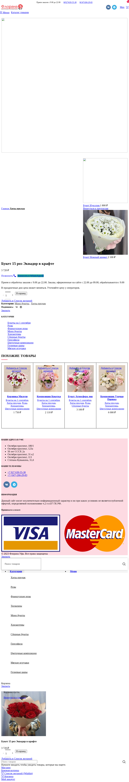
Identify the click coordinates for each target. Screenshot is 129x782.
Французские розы (18, 328)
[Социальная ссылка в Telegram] (114, 7)
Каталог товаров (20, 12)
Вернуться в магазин (15, 697)
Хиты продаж (17, 208)
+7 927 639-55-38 (17, 472)
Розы (10, 325)
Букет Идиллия (91, 205)
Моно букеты (22, 303)
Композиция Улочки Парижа (111, 398)
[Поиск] (124, 564)
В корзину (21, 293)
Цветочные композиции (21, 342)
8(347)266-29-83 (86, 2)
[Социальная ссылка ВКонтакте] (108, 7)
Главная (5, 208)
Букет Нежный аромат (95, 257)
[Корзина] (127, 7)
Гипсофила (13, 339)
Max (122, 7)
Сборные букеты (16, 337)
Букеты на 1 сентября (19, 322)
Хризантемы (14, 334)
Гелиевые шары (16, 345)
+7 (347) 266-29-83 (17, 475)
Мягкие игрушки (17, 348)
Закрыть (5, 310)
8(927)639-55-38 (70, 2)
